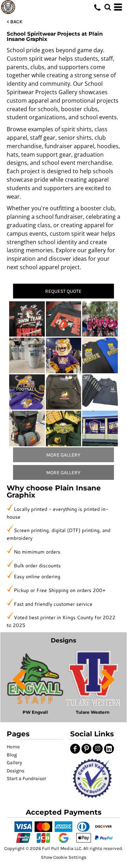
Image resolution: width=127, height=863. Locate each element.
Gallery (14, 763)
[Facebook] (75, 749)
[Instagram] (98, 749)
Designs (15, 771)
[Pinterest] (86, 749)
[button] (92, 778)
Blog (12, 755)
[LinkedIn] (109, 749)
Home (13, 747)
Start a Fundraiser (26, 778)
